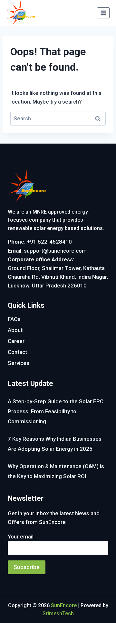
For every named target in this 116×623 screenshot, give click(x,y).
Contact (17, 352)
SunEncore (64, 605)
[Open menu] (103, 12)
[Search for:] (58, 118)
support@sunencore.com (55, 250)
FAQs (14, 319)
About (15, 330)
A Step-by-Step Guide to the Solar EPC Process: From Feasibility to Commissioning (55, 411)
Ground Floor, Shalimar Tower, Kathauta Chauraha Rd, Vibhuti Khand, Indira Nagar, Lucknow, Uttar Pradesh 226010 (58, 277)
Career (16, 341)
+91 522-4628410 (49, 241)
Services (18, 363)
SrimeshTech (58, 613)
